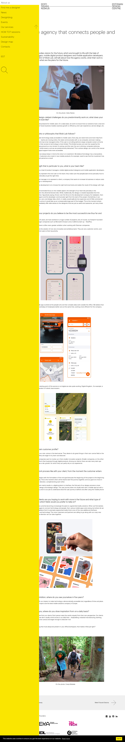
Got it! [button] (119, 739)
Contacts (5, 46)
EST (3, 56)
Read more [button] (66, 739)
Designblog (6, 17)
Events (4, 22)
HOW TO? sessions (10, 32)
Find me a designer (10, 7)
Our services (7, 27)
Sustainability (7, 37)
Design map (7, 41)
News (4, 12)
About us (5, 2)
